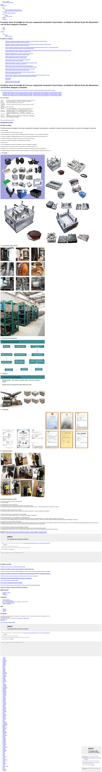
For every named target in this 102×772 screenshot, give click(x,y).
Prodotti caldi (20, 618)
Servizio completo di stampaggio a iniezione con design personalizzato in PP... (19, 48)
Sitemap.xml (5, 594)
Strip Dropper (7, 79)
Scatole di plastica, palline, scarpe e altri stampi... (14, 60)
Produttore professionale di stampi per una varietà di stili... (16, 63)
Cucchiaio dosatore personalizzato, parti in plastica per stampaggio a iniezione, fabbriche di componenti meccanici (26, 532)
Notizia (4, 17)
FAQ (4, 18)
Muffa (6, 15)
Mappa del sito (27, 618)
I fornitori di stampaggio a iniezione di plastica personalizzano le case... (18, 51)
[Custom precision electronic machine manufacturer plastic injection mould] (19, 575)
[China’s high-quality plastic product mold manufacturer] (12, 566)
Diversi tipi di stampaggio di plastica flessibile (11, 582)
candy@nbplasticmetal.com (8, 600)
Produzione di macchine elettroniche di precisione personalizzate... (16, 578)
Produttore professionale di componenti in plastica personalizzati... (17, 42)
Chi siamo (5, 11)
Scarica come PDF (10, 120)
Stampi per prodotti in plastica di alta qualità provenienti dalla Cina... (17, 569)
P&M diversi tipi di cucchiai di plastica (12, 82)
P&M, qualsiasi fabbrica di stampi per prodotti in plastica (15, 57)
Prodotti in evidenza (6, 592)
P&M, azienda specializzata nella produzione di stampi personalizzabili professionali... (21, 66)
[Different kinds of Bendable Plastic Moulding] (9, 580)
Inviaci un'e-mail (3, 120)
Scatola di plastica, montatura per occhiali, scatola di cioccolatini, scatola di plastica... (21, 76)
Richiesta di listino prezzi (5, 617)
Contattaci (5, 19)
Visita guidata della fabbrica (10, 12)
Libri (4, 13)
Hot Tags (4, 593)
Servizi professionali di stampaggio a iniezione (13, 10)
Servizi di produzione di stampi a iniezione (13, 9)
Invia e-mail (2, 620)
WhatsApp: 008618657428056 (8, 602)
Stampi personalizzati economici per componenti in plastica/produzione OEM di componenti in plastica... (25, 573)
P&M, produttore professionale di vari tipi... (13, 73)
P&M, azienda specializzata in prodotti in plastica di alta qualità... (17, 69)
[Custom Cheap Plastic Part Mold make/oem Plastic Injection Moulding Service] (25, 571)
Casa (4, 7)
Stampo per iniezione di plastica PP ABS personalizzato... (14, 587)
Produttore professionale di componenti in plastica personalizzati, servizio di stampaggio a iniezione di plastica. (26, 531)
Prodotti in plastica (8, 16)
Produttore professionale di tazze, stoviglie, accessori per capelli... (17, 54)
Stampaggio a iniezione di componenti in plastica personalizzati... (17, 45)
